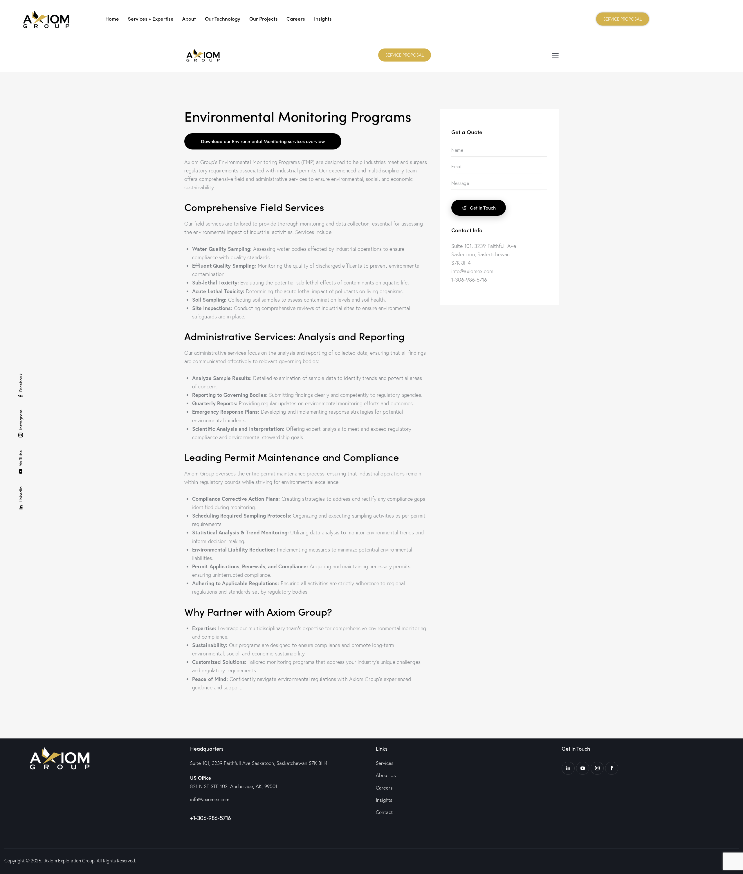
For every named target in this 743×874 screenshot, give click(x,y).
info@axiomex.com (209, 799)
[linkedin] (568, 768)
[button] (555, 55)
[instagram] (597, 768)
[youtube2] (582, 768)
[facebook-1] (611, 768)
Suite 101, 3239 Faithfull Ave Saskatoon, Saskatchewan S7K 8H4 (258, 763)
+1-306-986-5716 (210, 818)
